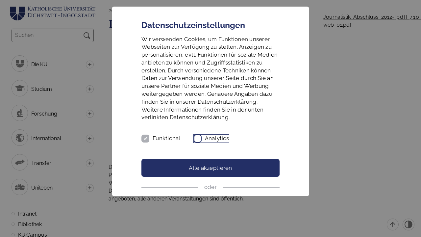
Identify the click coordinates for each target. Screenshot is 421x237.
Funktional (167, 138)
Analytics (217, 138)
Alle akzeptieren (210, 168)
